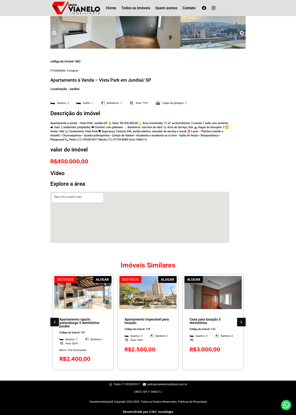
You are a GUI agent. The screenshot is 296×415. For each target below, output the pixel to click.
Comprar (72, 70)
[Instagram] (213, 8)
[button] (54, 33)
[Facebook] (204, 8)
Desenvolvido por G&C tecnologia (148, 411)
